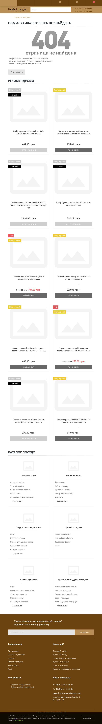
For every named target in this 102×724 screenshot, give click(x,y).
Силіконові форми (63, 542)
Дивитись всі (17, 501)
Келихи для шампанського (21, 542)
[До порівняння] (46, 93)
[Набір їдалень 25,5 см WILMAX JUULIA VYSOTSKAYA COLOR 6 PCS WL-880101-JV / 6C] (28, 178)
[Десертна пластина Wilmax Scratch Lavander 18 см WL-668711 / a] (28, 395)
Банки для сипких (62, 534)
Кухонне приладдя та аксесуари (66, 669)
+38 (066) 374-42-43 (83, 11)
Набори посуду (61, 486)
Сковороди (59, 482)
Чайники (59, 497)
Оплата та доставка (16, 654)
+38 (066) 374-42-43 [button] (63, 688)
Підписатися (84, 632)
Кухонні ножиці (17, 598)
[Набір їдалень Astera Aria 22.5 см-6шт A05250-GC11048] (73, 178)
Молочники (15, 493)
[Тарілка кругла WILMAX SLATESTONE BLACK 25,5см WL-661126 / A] (73, 395)
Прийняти (87, 718)
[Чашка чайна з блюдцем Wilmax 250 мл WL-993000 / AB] (73, 252)
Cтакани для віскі (17, 549)
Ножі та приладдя (60, 665)
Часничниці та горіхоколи (66, 594)
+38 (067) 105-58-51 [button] (63, 684)
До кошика (73, 150)
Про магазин (13, 651)
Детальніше (18, 720)
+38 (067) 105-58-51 (83, 8)
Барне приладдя (62, 598)
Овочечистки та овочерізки (22, 590)
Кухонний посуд (60, 654)
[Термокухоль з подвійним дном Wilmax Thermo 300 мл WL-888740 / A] (73, 323)
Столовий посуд (59, 651)
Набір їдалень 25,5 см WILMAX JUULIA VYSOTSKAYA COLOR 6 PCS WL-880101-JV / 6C (29, 205)
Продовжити (17, 72)
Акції (10, 669)
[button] (42, 3)
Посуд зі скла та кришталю (64, 658)
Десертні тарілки (17, 482)
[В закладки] (46, 89)
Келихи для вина (17, 538)
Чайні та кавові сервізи (20, 490)
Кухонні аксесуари (61, 662)
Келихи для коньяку (18, 546)
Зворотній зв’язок (15, 662)
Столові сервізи (17, 486)
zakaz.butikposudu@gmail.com (66, 693)
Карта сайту (13, 665)
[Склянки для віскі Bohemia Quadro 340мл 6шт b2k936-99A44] (28, 252)
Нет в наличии (29, 150)
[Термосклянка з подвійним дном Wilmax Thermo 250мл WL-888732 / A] (73, 106)
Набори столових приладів (21, 497)
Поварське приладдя (64, 493)
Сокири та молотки (18, 594)
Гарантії (11, 658)
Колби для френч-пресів (65, 586)
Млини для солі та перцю (66, 602)
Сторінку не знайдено (22, 17)
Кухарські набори (62, 490)
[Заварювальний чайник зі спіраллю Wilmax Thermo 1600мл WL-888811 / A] (28, 323)
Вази (12, 534)
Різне (57, 546)
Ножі (12, 586)
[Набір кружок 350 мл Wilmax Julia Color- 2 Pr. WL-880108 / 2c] (28, 106)
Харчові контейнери (64, 538)
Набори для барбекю (19, 602)
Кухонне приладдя (63, 590)
